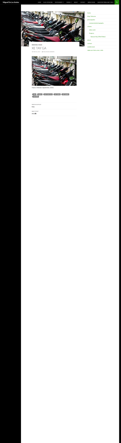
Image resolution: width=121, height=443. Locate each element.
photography (59, 2)
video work (92, 30)
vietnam (35, 96)
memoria (35, 45)
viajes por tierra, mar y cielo (105, 2)
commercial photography (96, 23)
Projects (91, 33)
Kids (36, 106)
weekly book (91, 2)
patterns (57, 94)
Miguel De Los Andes (11, 2)
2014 (34, 94)
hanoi (40, 94)
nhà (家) (35, 112)
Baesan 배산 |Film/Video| (98, 36)
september (66, 94)
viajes (40, 45)
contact (82, 2)
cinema (68, 2)
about (76, 2)
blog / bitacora (47, 2)
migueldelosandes (48, 51)
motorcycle (48, 94)
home (39, 2)
